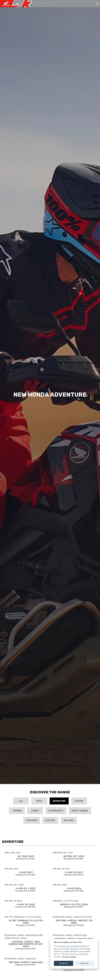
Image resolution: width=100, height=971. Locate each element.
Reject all (84, 963)
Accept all (63, 963)
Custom (79, 801)
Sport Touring (80, 811)
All (21, 801)
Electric (50, 820)
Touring (16, 811)
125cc (39, 801)
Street (35, 811)
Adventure (59, 801)
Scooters (31, 820)
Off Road (69, 820)
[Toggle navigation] (97, 4)
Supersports (56, 811)
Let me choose (69, 957)
